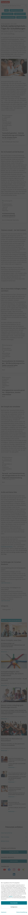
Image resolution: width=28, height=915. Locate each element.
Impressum (3, 912)
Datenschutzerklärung (21, 912)
